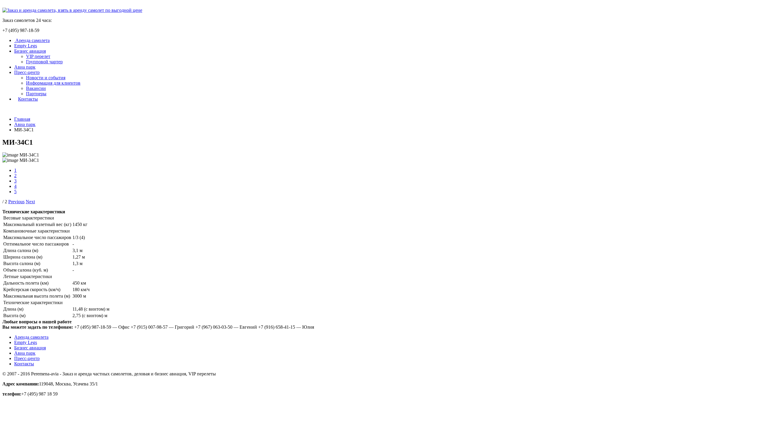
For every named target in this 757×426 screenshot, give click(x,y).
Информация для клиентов (53, 82)
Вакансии (36, 88)
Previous (16, 201)
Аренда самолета (32, 40)
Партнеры (36, 93)
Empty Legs (25, 45)
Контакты (28, 98)
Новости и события (45, 77)
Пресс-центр (27, 72)
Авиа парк (24, 67)
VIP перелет (38, 56)
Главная (22, 119)
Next (30, 201)
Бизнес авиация (30, 51)
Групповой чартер (44, 61)
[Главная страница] (72, 10)
